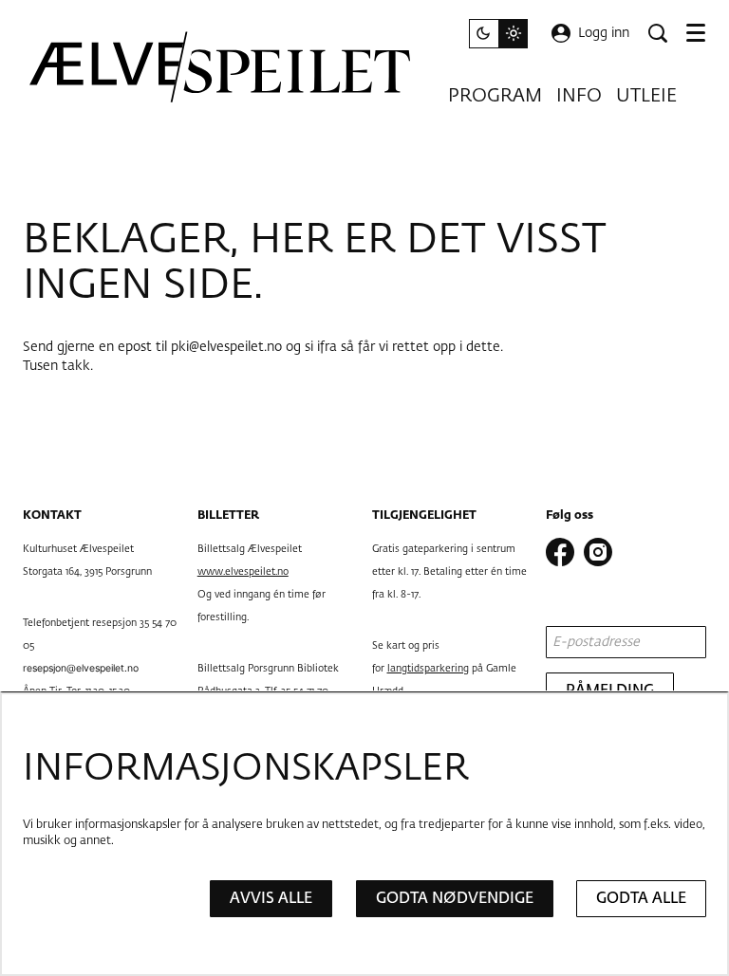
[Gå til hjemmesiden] (221, 66)
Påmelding (610, 691)
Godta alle (641, 899)
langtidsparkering (428, 668)
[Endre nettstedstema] (498, 33)
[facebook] (560, 552)
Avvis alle (271, 899)
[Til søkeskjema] (658, 33)
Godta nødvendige (454, 899)
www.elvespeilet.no (243, 572)
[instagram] (598, 552)
